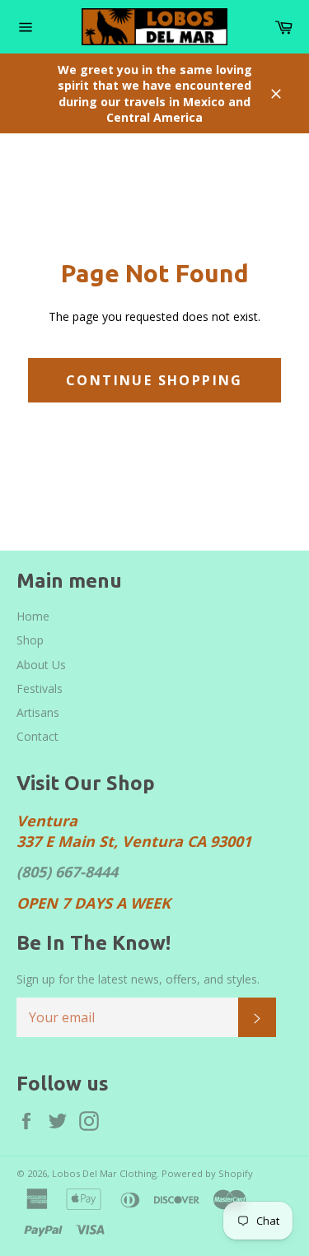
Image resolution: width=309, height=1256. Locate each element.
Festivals (39, 688)
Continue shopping (154, 380)
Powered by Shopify (207, 1173)
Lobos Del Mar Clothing (104, 1173)
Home (32, 616)
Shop (30, 640)
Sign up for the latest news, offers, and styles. (138, 979)
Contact (37, 736)
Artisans (37, 712)
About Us (41, 664)
